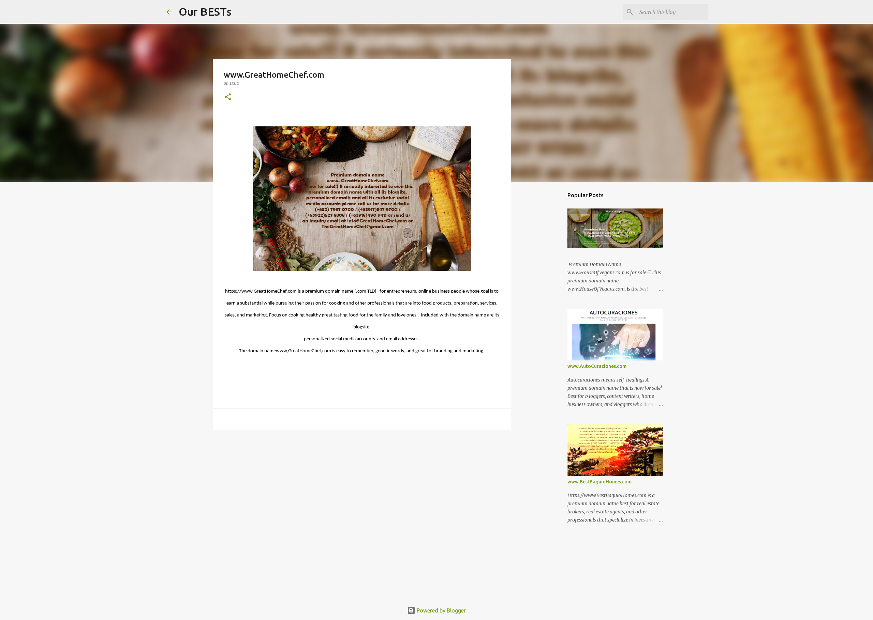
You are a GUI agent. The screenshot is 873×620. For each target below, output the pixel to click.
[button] (228, 97)
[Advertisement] (362, 488)
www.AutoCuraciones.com (596, 366)
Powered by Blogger (440, 610)
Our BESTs (205, 11)
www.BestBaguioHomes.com (599, 481)
